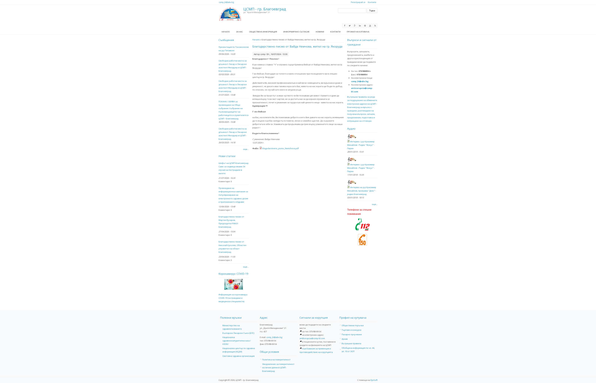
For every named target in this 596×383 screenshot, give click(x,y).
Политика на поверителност (276, 359)
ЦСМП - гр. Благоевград (264, 9)
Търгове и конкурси (351, 330)
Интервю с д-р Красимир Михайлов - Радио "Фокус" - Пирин (361, 145)
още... (246, 149)
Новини (320, 31)
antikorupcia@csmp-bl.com (312, 338)
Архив (345, 339)
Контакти (372, 2)
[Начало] (230, 14)
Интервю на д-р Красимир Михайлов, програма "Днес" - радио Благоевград (361, 191)
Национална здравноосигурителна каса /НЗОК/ (236, 340)
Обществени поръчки (353, 325)
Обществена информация (263, 31)
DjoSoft (373, 380)
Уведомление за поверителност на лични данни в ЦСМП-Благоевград (278, 367)
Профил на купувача (358, 31)
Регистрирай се (358, 2)
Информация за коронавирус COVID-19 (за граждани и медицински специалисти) (233, 298)
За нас (239, 31)
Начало (226, 31)
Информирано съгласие (296, 31)
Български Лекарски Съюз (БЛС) (238, 333)
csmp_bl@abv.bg (226, 2)
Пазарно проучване (352, 334)
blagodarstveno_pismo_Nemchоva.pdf (280, 148)
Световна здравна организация (238, 356)
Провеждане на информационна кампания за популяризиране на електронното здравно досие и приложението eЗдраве (233, 195)
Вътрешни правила (351, 343)
